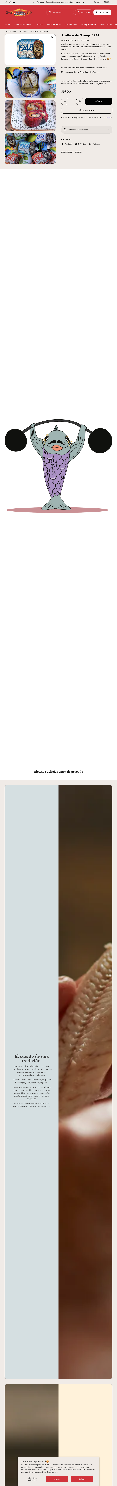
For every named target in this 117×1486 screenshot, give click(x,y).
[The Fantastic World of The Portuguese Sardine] (19, 12)
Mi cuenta (85, 12)
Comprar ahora (86, 110)
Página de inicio (10, 31)
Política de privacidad (48, 1472)
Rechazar (82, 1479)
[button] (102, 12)
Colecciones (23, 31)
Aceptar (57, 1479)
